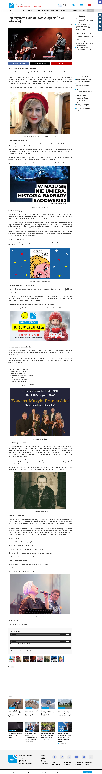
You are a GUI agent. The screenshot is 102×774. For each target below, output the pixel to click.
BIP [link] (42, 760)
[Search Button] (92, 10)
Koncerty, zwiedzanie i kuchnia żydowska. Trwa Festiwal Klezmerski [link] (84, 85)
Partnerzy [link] (43, 755)
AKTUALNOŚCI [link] (13, 10)
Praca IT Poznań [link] (44, 763)
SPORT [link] (22, 10)
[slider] (68, 634)
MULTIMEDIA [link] (54, 10)
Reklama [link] (43, 757)
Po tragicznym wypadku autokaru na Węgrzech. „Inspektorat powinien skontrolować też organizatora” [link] (82, 99)
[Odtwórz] (11, 634)
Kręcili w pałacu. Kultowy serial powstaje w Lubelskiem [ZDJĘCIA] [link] (84, 37)
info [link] (12, 666)
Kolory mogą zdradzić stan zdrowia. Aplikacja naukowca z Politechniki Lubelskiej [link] (84, 43)
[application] (40, 634)
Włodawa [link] (87, 0)
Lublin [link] (38, 0)
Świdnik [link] (74, 0)
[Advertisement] (40, 680)
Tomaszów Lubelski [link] (80, 0)
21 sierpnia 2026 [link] (13, 719)
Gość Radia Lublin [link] (63, 730)
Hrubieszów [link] (52, 0)
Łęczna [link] (66, 0)
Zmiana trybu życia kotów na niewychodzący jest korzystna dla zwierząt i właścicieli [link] (84, 20)
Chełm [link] (48, 0)
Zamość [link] (92, 0)
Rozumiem (87, 772)
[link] (100, 2)
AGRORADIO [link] (45, 10)
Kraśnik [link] (57, 0)
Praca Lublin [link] (43, 761)
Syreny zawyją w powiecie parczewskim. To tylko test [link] (48, 713)
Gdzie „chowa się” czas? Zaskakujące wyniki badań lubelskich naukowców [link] (83, 49)
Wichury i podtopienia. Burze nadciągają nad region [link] (15, 735)
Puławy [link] (70, 0)
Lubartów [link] (62, 0)
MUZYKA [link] (30, 10)
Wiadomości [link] (29, 707)
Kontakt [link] (43, 758)
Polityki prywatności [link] (78, 772)
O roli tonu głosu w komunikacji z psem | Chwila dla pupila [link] (84, 91)
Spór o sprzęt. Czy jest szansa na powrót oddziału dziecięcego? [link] (64, 713)
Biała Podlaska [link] (43, 0)
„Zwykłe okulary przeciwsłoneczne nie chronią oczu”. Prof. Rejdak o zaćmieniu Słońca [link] (64, 737)
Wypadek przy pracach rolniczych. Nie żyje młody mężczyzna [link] (48, 735)
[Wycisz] (64, 634)
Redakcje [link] (12, 707)
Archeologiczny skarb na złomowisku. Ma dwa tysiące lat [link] (31, 713)
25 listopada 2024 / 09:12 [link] (13, 24)
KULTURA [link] (37, 10)
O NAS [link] (63, 10)
